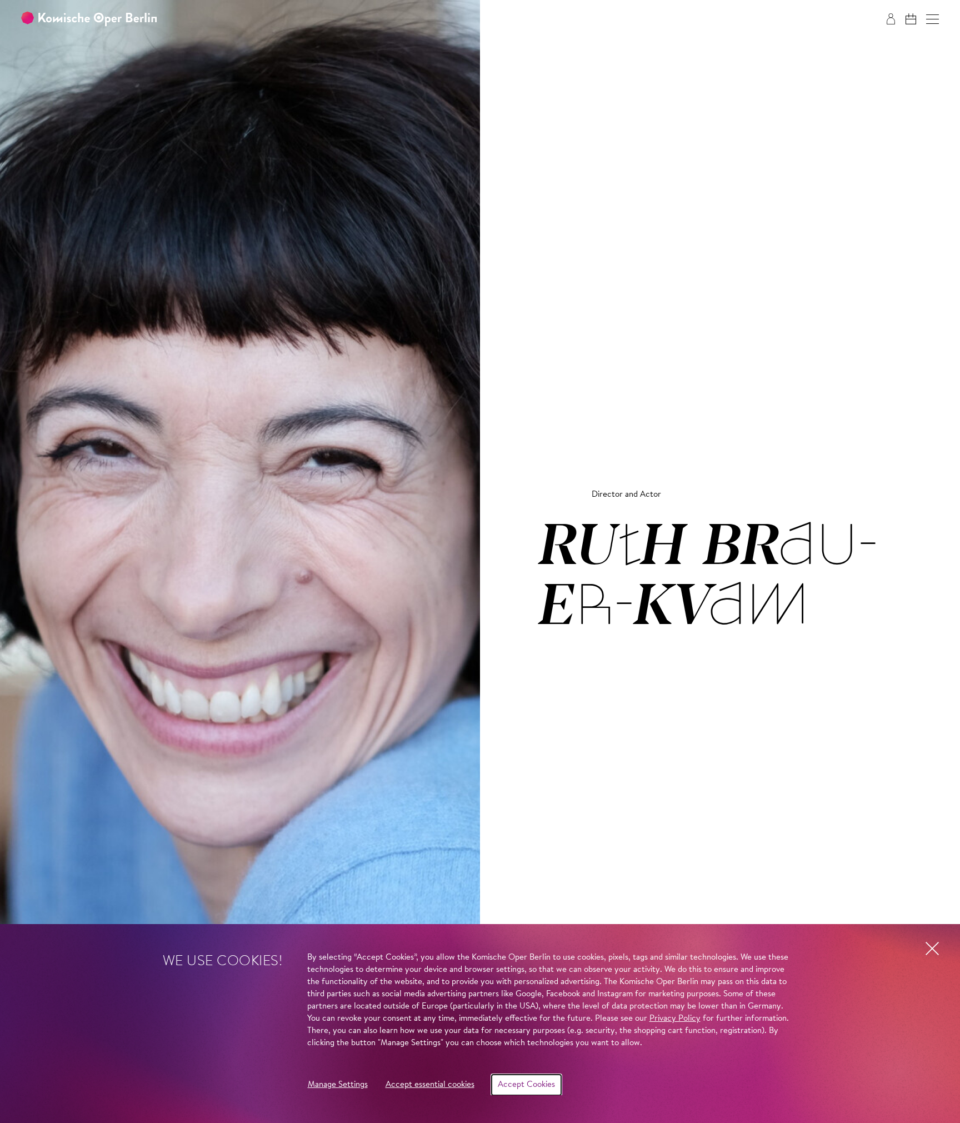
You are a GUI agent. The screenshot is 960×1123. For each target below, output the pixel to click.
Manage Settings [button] (338, 1085)
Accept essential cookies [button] (430, 1085)
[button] (932, 19)
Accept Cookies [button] (526, 1085)
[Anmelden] (891, 18)
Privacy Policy (675, 1019)
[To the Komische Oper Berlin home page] (89, 19)
